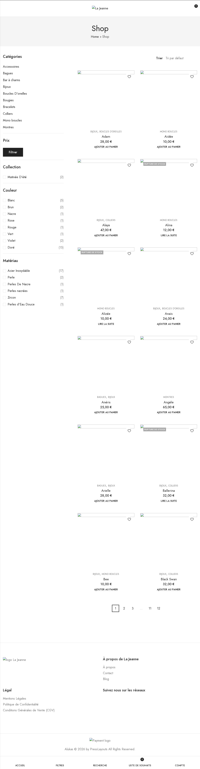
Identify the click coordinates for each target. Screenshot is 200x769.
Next (164, 608)
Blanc (11, 200)
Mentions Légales (14, 698)
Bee (106, 579)
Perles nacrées (18, 291)
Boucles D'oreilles (110, 131)
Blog (106, 679)
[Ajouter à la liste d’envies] (128, 77)
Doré (11, 247)
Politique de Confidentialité (20, 704)
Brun (11, 207)
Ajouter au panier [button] (106, 146)
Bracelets (9, 107)
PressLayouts (98, 749)
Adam (106, 136)
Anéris (106, 402)
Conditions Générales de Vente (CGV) (29, 710)
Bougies (8, 100)
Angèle (169, 402)
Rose (11, 220)
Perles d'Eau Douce (21, 304)
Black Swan (169, 579)
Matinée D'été (17, 177)
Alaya (106, 225)
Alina (168, 225)
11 (150, 608)
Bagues (101, 397)
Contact (108, 673)
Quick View (128, 84)
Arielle (106, 490)
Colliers (110, 220)
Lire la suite (169, 235)
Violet (11, 240)
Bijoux (93, 131)
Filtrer (13, 152)
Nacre (12, 214)
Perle (11, 277)
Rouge (12, 227)
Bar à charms (11, 80)
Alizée (106, 313)
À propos (109, 667)
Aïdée (168, 136)
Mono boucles (168, 131)
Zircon (12, 297)
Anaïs (169, 313)
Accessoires (11, 66)
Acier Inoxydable (19, 270)
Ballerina (169, 490)
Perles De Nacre (19, 284)
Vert (10, 234)
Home (95, 36)
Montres (168, 397)
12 (158, 608)
